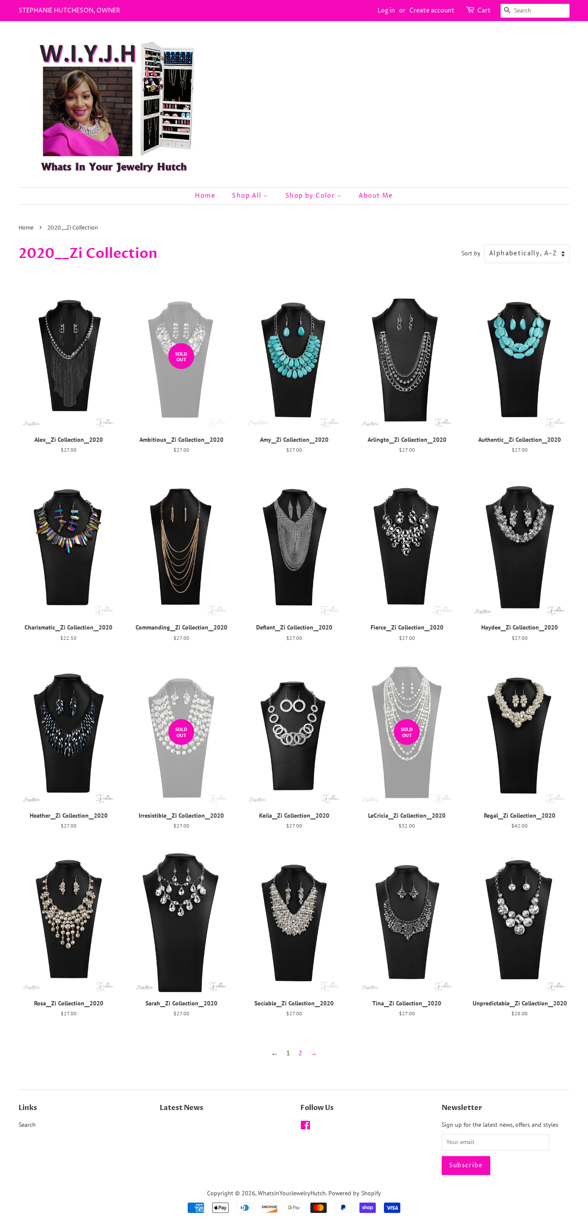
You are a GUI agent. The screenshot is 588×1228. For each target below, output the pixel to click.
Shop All (247, 196)
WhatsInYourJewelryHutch (292, 1193)
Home (205, 196)
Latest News (181, 1108)
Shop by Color (311, 196)
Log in (386, 10)
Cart (484, 10)
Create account (432, 10)
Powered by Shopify (354, 1193)
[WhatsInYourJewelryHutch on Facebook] (305, 1127)
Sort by (470, 253)
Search (27, 1125)
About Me (376, 196)
